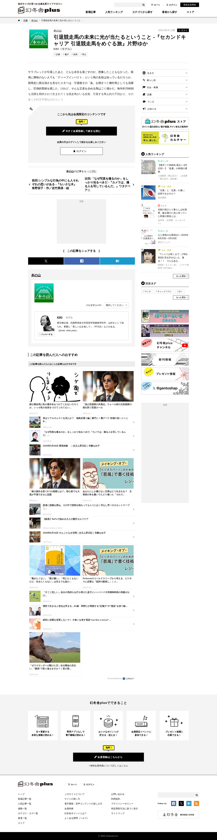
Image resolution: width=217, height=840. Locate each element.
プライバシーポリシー (122, 803)
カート (157, 5)
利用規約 (115, 799)
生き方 (150, 73)
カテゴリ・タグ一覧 (28, 813)
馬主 (84, 54)
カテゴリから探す (142, 12)
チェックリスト (164, 291)
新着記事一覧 (24, 799)
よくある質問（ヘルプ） (76, 818)
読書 (26, 20)
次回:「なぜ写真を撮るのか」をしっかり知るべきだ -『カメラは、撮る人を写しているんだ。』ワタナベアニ (107, 184)
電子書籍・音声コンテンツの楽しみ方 (83, 803)
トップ (21, 794)
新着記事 (91, 12)
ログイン (173, 5)
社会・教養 (152, 87)
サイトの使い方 (72, 799)
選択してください (115, 305)
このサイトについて (74, 794)
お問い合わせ (118, 794)
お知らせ (151, 109)
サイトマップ (118, 813)
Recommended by (115, 678)
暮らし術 (151, 80)
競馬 (75, 54)
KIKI (59, 317)
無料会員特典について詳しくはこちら (109, 765)
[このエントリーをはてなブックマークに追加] (188, 804)
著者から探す (169, 12)
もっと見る (181, 276)
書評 (67, 54)
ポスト (184, 30)
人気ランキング (114, 12)
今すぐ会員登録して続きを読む (83, 131)
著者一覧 (22, 818)
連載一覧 (22, 808)
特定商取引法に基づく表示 (124, 808)
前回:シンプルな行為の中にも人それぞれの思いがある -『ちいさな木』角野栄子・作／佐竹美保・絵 (55, 184)
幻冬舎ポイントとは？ (75, 813)
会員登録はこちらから (110, 757)
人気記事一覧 (24, 803)
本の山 (34, 20)
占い (181, 291)
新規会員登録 (189, 4)
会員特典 (68, 808)
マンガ (150, 101)
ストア (190, 12)
